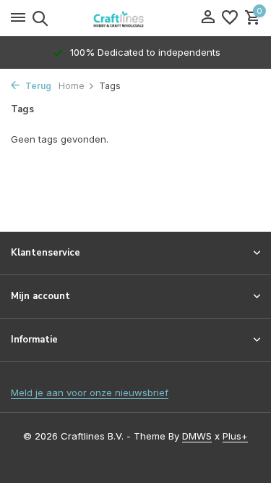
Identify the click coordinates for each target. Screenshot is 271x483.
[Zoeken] (38, 18)
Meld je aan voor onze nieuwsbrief (89, 392)
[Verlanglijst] (230, 18)
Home (72, 85)
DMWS (197, 436)
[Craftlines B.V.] (136, 18)
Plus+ (235, 436)
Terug (37, 85)
